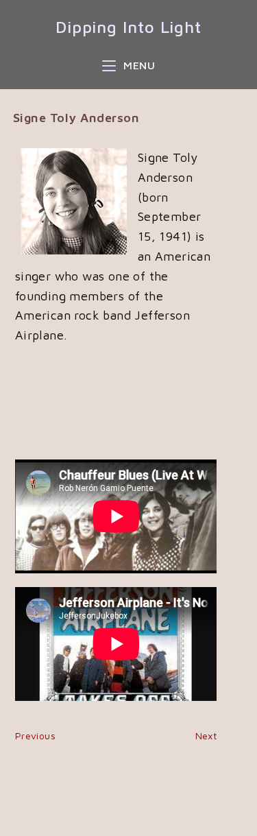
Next (206, 735)
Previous (35, 735)
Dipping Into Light (128, 26)
